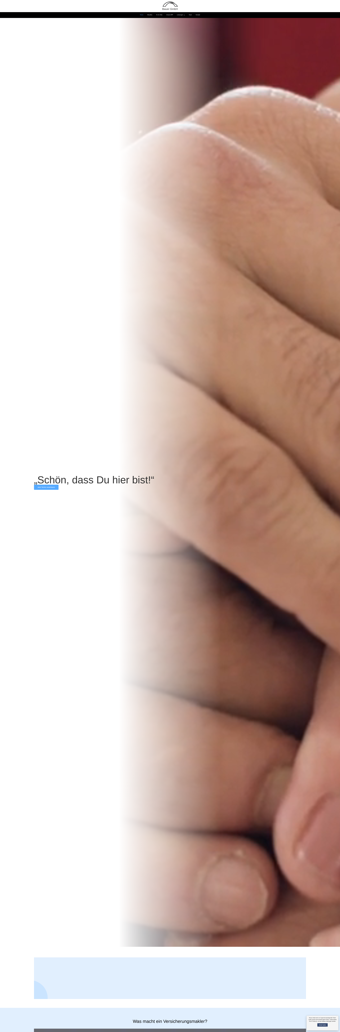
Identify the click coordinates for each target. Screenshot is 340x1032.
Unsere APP (169, 14)
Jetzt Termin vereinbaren (46, 487)
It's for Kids (159, 14)
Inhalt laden (322, 1025)
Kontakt (198, 14)
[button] (181, 15)
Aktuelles (149, 14)
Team (190, 14)
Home (141, 14)
